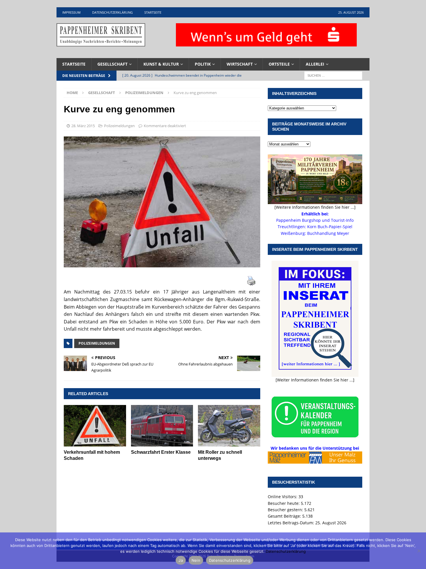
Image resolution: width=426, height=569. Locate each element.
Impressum (71, 12)
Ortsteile (279, 64)
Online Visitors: (283, 496)
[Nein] (419, 551)
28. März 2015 (83, 125)
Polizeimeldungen (119, 125)
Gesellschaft (112, 64)
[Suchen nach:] (333, 75)
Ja (181, 560)
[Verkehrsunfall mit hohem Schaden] (95, 425)
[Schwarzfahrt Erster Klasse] (162, 425)
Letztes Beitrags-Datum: (291, 522)
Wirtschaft (240, 64)
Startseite (152, 12)
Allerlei (315, 64)
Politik (203, 64)
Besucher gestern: (286, 509)
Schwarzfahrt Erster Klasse (161, 452)
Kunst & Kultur (161, 64)
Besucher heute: (284, 503)
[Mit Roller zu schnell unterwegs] (229, 425)
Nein (196, 560)
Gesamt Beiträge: (285, 516)
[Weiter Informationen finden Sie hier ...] (315, 380)
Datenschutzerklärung (112, 12)
